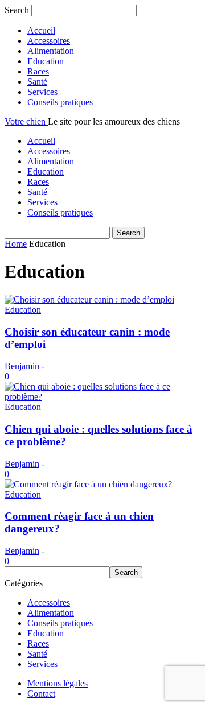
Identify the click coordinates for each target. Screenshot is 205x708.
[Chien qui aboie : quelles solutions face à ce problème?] (102, 396)
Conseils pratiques (60, 102)
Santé (37, 81)
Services (42, 92)
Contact (41, 693)
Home (16, 244)
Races (38, 71)
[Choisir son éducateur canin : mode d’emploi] (89, 299)
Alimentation (50, 51)
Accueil (41, 30)
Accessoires (48, 40)
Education (45, 61)
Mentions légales (57, 683)
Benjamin (22, 366)
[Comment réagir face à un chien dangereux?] (88, 484)
